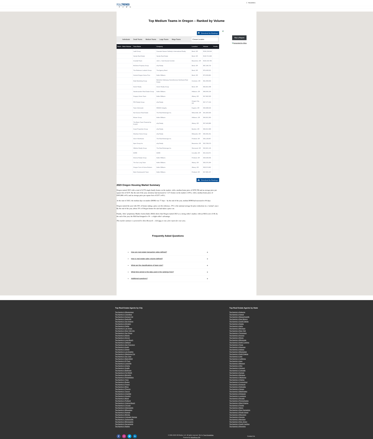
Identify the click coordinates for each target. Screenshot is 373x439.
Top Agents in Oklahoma (237, 377)
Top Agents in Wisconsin (237, 415)
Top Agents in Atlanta (122, 335)
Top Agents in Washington (238, 391)
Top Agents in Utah (235, 356)
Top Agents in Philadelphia (124, 377)
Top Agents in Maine (236, 408)
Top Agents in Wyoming (237, 426)
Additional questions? (139, 278)
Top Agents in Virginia (236, 380)
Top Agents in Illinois (236, 338)
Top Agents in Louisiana (237, 396)
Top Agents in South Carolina (239, 424)
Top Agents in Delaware (237, 394)
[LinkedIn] (130, 7)
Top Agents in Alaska (236, 324)
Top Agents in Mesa (122, 387)
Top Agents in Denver (122, 338)
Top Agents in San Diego (123, 333)
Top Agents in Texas (236, 345)
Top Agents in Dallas (122, 326)
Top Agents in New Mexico (238, 319)
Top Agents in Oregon (236, 389)
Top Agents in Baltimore (123, 370)
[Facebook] (119, 7)
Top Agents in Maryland (237, 419)
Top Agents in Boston (122, 382)
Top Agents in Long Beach (124, 340)
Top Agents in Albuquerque (124, 312)
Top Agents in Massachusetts (239, 317)
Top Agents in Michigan (237, 328)
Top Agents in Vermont (237, 368)
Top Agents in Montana (237, 375)
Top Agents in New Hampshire (239, 410)
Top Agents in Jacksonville (124, 419)
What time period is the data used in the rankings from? (152, 272)
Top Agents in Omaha (122, 366)
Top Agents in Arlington (123, 324)
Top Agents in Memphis (123, 375)
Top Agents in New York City (125, 331)
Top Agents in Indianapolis (124, 408)
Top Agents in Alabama (237, 312)
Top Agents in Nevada (236, 398)
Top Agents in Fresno (122, 384)
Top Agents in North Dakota (238, 354)
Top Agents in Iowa (235, 361)
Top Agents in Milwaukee (123, 410)
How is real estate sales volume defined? (147, 259)
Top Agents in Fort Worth (123, 373)
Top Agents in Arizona (236, 335)
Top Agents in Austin (122, 347)
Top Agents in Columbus (123, 314)
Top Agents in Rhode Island (238, 412)
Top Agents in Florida (236, 405)
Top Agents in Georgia (237, 417)
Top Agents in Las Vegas (123, 328)
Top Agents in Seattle (122, 368)
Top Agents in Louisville (123, 363)
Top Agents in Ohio (235, 366)
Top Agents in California (237, 359)
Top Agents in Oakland (123, 342)
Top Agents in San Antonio (124, 321)
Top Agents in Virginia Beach (125, 403)
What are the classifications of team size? (147, 265)
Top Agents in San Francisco (125, 345)
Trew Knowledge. (208, 435)
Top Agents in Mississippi (238, 352)
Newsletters (251, 2)
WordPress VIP (195, 437)
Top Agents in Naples (122, 426)
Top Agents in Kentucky (237, 384)
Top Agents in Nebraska (237, 387)
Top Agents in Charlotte (123, 394)
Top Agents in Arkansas (237, 347)
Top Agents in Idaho (236, 326)
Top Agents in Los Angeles (124, 352)
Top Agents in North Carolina (239, 342)
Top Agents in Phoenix (123, 389)
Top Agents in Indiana (236, 349)
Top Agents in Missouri (237, 363)
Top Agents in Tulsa (122, 380)
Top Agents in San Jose (123, 356)
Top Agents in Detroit (122, 349)
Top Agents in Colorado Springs (126, 417)
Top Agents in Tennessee (238, 333)
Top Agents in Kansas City (124, 317)
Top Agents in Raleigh (122, 412)
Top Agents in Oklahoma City (125, 354)
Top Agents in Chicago (123, 405)
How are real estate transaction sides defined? (149, 252)
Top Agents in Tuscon (122, 391)
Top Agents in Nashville (123, 319)
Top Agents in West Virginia (238, 403)
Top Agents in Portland (123, 401)
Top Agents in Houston (123, 396)
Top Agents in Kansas (236, 373)
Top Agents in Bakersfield (124, 359)
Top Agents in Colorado (237, 370)
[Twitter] (126, 7)
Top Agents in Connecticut (238, 382)
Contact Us (251, 436)
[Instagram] (123, 7)
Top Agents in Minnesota (237, 340)
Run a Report (239, 38)
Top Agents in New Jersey (238, 422)
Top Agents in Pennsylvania (238, 401)
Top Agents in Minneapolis (124, 422)
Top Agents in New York (237, 331)
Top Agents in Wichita (122, 415)
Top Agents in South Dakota (238, 321)
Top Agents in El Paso (122, 361)
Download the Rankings (209, 33)
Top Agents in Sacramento (124, 424)
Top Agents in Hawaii (236, 314)
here (160, 220)
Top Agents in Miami (122, 398)
